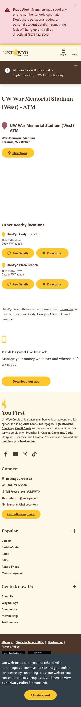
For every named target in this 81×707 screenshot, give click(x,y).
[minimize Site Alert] (76, 5)
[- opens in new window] (6, 454)
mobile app (9, 441)
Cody (69, 432)
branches (67, 309)
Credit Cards (23, 428)
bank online (27, 441)
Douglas (7, 437)
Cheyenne (58, 432)
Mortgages (46, 424)
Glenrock (20, 437)
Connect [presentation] (10, 469)
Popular (10, 531)
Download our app (26, 381)
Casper (45, 432)
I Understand (40, 695)
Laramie (38, 437)
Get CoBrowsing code (21, 514)
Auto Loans (30, 424)
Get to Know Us (17, 586)
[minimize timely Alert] (76, 66)
